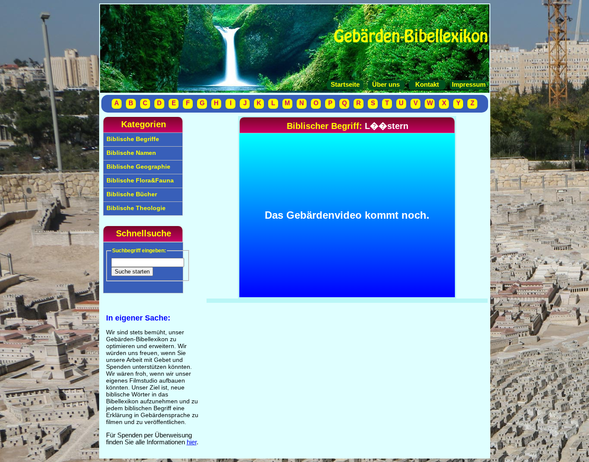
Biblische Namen (130, 152)
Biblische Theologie (135, 207)
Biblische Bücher (131, 194)
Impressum (468, 84)
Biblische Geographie (137, 166)
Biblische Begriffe (132, 138)
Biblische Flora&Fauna (139, 180)
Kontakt (427, 84)
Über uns (386, 84)
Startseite (345, 84)
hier (192, 442)
